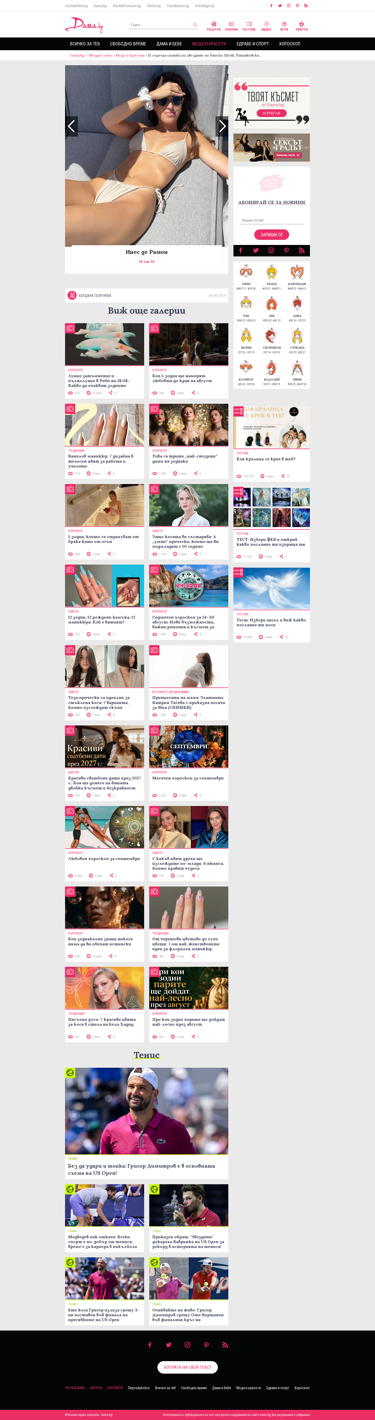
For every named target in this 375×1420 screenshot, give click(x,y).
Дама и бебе (169, 43)
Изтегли (271, 113)
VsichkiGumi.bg (178, 6)
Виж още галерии (146, 310)
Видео (266, 29)
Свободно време (128, 43)
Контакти (115, 1388)
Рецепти (214, 29)
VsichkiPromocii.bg (127, 6)
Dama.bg (100, 6)
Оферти (302, 29)
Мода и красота (209, 43)
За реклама (75, 1388)
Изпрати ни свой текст (187, 1367)
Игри (284, 29)
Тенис (147, 1055)
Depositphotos (139, 1388)
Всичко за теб (85, 43)
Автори (96, 1388)
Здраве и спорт (252, 43)
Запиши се (272, 234)
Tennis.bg (154, 6)
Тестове (249, 29)
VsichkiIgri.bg (204, 6)
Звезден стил (100, 55)
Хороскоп (289, 43)
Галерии (231, 29)
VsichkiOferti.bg (76, 6)
